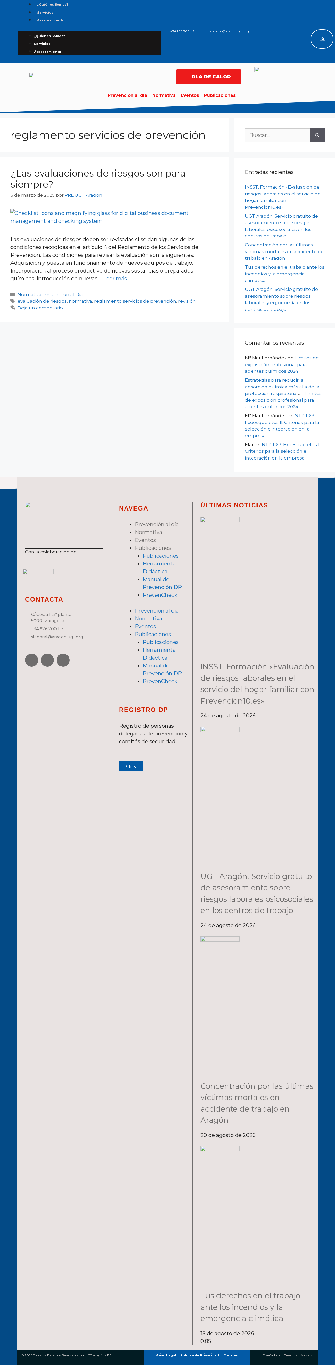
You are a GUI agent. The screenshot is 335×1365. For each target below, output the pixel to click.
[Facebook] (31, 660)
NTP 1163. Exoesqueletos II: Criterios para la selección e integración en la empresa (283, 451)
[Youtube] (63, 660)
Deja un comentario (40, 307)
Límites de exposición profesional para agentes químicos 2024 (282, 364)
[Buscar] (307, 39)
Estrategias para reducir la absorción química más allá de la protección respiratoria (282, 386)
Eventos (190, 95)
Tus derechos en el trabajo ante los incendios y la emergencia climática (285, 273)
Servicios (45, 12)
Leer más (115, 278)
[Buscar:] (277, 135)
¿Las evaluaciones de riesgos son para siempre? (98, 179)
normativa (80, 301)
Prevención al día (127, 95)
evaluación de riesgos (42, 301)
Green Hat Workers (297, 1355)
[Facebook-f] (288, 22)
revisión (187, 301)
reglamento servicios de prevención (135, 301)
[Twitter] (304, 22)
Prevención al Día (63, 294)
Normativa (164, 95)
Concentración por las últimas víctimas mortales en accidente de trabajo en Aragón (284, 251)
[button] (317, 13)
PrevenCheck (160, 595)
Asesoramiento (50, 20)
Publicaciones (220, 95)
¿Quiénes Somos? (52, 5)
